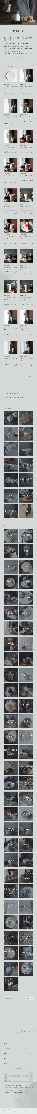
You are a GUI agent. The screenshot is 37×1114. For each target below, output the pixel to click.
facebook (6, 1060)
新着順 (31, 66)
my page (9, 1111)
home (5, 1053)
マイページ (21, 1051)
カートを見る (7, 1051)
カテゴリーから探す (12, 393)
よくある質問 (7, 1048)
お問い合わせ (22, 1058)
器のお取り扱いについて (9, 1046)
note (5, 1058)
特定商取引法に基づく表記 (25, 1053)
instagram (7, 1056)
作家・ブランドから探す (14, 398)
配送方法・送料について (24, 1043)
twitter (6, 1063)
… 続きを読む (18, 58)
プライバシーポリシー (24, 1056)
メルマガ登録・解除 (23, 1048)
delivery (14, 1111)
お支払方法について (23, 1046)
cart (26, 1111)
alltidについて (7, 1043)
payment (20, 1111)
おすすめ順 (23, 66)
